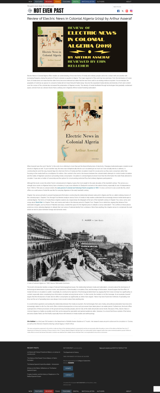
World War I (39, 202)
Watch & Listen (88, 391)
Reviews (48, 391)
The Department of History (71, 352)
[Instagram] (131, 11)
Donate (68, 368)
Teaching (66, 391)
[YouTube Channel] (127, 11)
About (128, 391)
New (30, 391)
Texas (57, 391)
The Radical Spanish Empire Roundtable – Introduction (43, 364)
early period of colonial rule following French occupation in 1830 (78, 188)
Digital (76, 391)
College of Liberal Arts (84, 360)
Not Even (49, 10)
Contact (69, 375)
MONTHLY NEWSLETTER (119, 348)
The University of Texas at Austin (76, 356)
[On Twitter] (122, 11)
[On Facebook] (118, 11)
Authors (100, 391)
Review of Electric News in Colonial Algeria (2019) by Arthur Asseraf (79, 18)
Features (39, 391)
